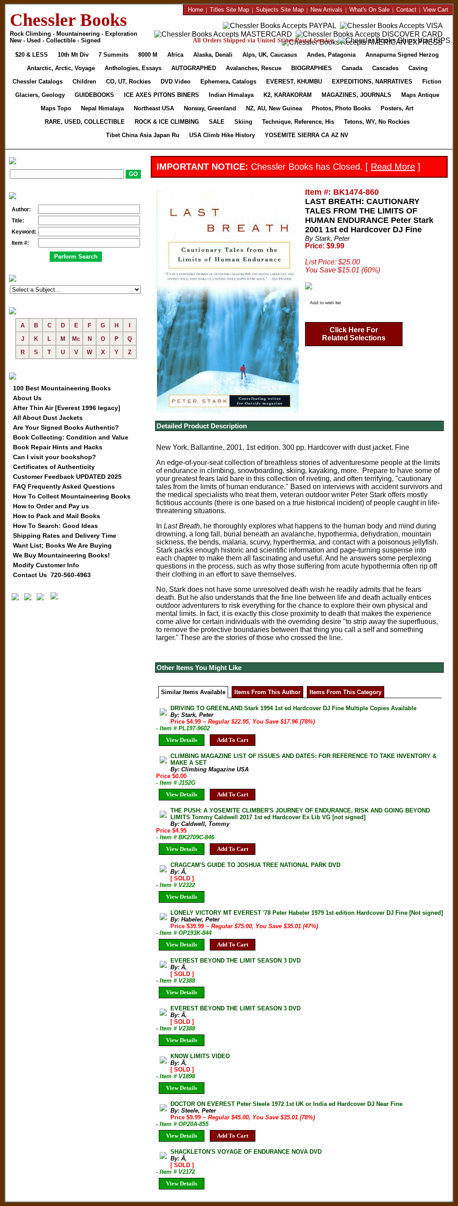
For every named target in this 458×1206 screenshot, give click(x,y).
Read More (393, 167)
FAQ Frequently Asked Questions (64, 486)
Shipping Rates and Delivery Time (64, 535)
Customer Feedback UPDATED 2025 (67, 476)
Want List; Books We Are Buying (62, 545)
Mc (76, 338)
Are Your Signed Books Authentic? (66, 427)
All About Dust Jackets (48, 417)
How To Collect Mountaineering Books (72, 496)
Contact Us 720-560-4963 (52, 574)
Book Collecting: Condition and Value (70, 437)
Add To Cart (232, 740)
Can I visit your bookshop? (54, 457)
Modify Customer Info (46, 565)
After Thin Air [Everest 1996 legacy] (66, 407)
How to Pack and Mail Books (56, 515)
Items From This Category (346, 692)
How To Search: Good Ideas (55, 525)
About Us (27, 398)
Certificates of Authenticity (54, 466)
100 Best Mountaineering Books (62, 388)
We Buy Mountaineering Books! (61, 555)
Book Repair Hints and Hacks (57, 447)
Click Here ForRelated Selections (354, 334)
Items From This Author (267, 692)
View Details (181, 740)
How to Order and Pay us (51, 506)
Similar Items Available (193, 692)
